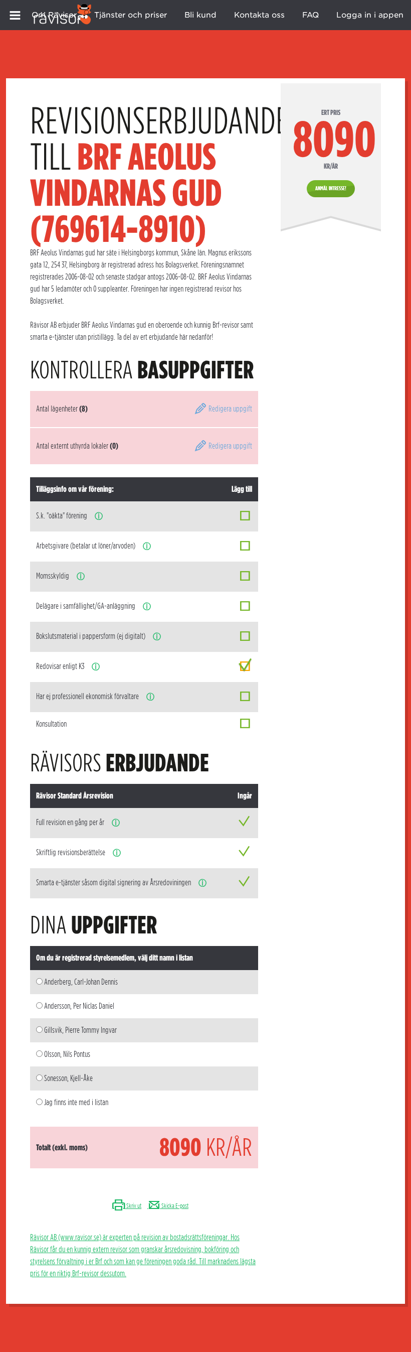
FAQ (310, 15)
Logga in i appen (369, 15)
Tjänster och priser (130, 15)
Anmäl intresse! (330, 188)
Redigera (229, 409)
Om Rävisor (54, 15)
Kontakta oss (259, 15)
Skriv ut (133, 1205)
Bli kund (200, 15)
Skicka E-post (174, 1205)
